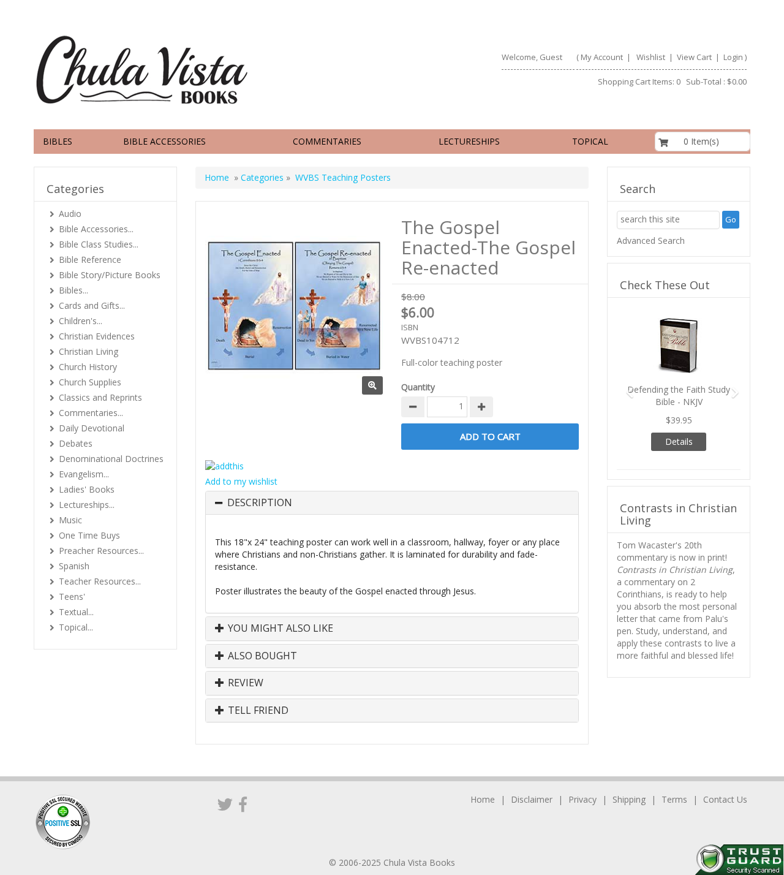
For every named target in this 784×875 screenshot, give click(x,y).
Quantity (418, 387)
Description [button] (259, 503)
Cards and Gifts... (92, 305)
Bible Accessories (164, 141)
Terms (674, 799)
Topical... (76, 627)
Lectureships (469, 141)
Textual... (76, 612)
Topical (590, 141)
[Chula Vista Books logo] (208, 69)
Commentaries (327, 141)
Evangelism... (84, 474)
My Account (602, 57)
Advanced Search (651, 240)
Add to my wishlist (241, 481)
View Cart (693, 57)
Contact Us (725, 799)
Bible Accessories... (96, 229)
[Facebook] (243, 804)
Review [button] (244, 683)
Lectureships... (87, 504)
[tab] (392, 503)
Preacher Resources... (101, 550)
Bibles (57, 141)
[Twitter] (225, 804)
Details (679, 441)
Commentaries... (91, 413)
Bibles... (73, 290)
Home (217, 177)
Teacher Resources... (100, 581)
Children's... (80, 321)
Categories (262, 177)
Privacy (582, 799)
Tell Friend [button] (256, 710)
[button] (626, 387)
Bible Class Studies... (98, 244)
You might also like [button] (279, 628)
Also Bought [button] (261, 656)
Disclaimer (531, 799)
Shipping (629, 799)
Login (733, 57)
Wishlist (650, 57)
